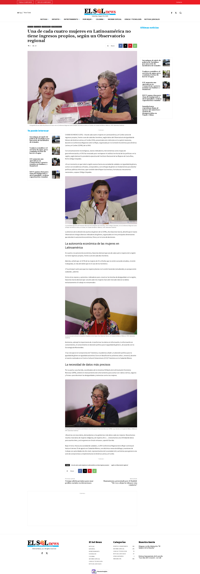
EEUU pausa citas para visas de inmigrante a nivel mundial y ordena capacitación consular (39, 174)
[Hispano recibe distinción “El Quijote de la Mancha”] (169, 548)
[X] (175, 13)
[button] (180, 12)
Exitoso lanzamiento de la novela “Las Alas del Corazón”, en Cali (151, 557)
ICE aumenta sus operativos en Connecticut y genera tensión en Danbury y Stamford (38, 162)
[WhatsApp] (135, 46)
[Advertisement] (82, 509)
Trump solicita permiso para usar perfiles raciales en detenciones (79, 482)
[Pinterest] (130, 46)
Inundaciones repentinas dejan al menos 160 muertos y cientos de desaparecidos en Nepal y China (151, 110)
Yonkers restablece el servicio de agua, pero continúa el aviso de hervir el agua (39, 150)
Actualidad (37, 26)
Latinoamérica (46, 26)
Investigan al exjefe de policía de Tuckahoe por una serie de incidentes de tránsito (39, 139)
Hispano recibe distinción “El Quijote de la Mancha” (149, 547)
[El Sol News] (100, 12)
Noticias (30, 26)
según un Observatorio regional (119, 465)
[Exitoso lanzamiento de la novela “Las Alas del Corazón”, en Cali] (169, 558)
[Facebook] (171, 13)
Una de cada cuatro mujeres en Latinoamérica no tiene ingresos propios (90, 465)
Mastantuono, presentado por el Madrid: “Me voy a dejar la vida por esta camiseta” (120, 483)
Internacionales (56, 26)
